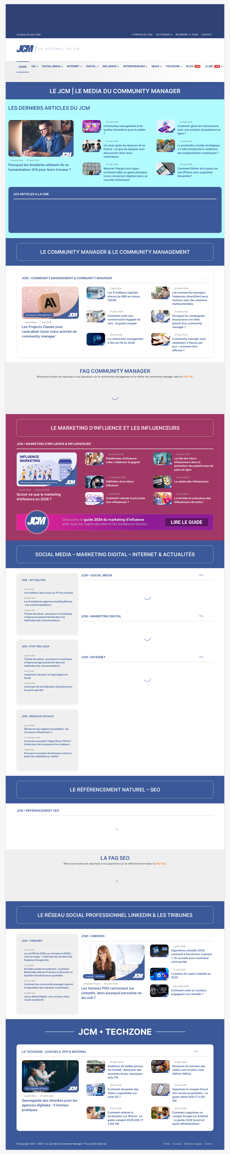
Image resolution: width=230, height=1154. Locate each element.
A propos (177, 1143)
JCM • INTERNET (93, 657)
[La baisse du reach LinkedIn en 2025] (159, 974)
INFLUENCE (110, 66)
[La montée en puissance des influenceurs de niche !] (162, 498)
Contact (208, 1143)
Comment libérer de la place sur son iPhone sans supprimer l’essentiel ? (197, 172)
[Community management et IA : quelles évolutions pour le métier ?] (92, 126)
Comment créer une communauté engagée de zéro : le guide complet (124, 319)
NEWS (155, 66)
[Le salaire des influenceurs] (162, 482)
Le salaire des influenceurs (191, 481)
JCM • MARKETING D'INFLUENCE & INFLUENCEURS (54, 444)
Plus (201, 575)
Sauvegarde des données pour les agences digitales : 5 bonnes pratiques (49, 1105)
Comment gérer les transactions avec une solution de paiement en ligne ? (199, 129)
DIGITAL (91, 66)
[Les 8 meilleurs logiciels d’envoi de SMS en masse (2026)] (96, 293)
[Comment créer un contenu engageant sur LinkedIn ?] (159, 990)
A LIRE (212, 66)
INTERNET (73, 66)
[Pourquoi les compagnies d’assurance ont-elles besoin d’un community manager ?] (160, 316)
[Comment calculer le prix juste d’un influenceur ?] (94, 498)
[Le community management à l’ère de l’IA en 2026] (96, 339)
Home (166, 1143)
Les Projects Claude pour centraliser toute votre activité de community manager (49, 331)
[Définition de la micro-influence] (94, 482)
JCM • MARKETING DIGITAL (101, 616)
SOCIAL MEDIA (51, 66)
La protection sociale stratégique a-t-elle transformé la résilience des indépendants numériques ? (198, 149)
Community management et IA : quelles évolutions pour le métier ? (124, 129)
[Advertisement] (148, 49)
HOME (23, 66)
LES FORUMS (163, 34)
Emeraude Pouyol (92, 983)
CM (33, 66)
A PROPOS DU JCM (142, 34)
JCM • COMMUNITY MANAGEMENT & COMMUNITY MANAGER (67, 278)
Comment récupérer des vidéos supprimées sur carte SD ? (123, 1092)
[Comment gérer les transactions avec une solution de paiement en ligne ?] (165, 126)
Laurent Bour (17, 160)
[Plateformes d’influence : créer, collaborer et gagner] (94, 458)
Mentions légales (193, 1143)
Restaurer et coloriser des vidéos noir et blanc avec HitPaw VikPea (188, 1069)
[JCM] (48, 48)
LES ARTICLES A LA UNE (31, 194)
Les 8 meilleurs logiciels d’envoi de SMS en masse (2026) (124, 296)
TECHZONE (173, 66)
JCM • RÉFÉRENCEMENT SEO (38, 810)
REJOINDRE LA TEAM (187, 34)
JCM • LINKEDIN (92, 936)
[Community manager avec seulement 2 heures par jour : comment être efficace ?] (160, 339)
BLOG (192, 66)
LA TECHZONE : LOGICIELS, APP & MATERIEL (54, 1051)
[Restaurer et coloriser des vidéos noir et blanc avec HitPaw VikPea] (160, 1066)
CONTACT (206, 34)
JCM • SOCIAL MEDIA (96, 575)
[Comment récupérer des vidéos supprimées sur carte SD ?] (96, 1089)
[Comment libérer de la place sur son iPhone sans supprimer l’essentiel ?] (165, 168)
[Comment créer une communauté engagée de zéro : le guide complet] (96, 316)
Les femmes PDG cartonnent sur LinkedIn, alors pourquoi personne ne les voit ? (111, 993)
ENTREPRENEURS (134, 66)
